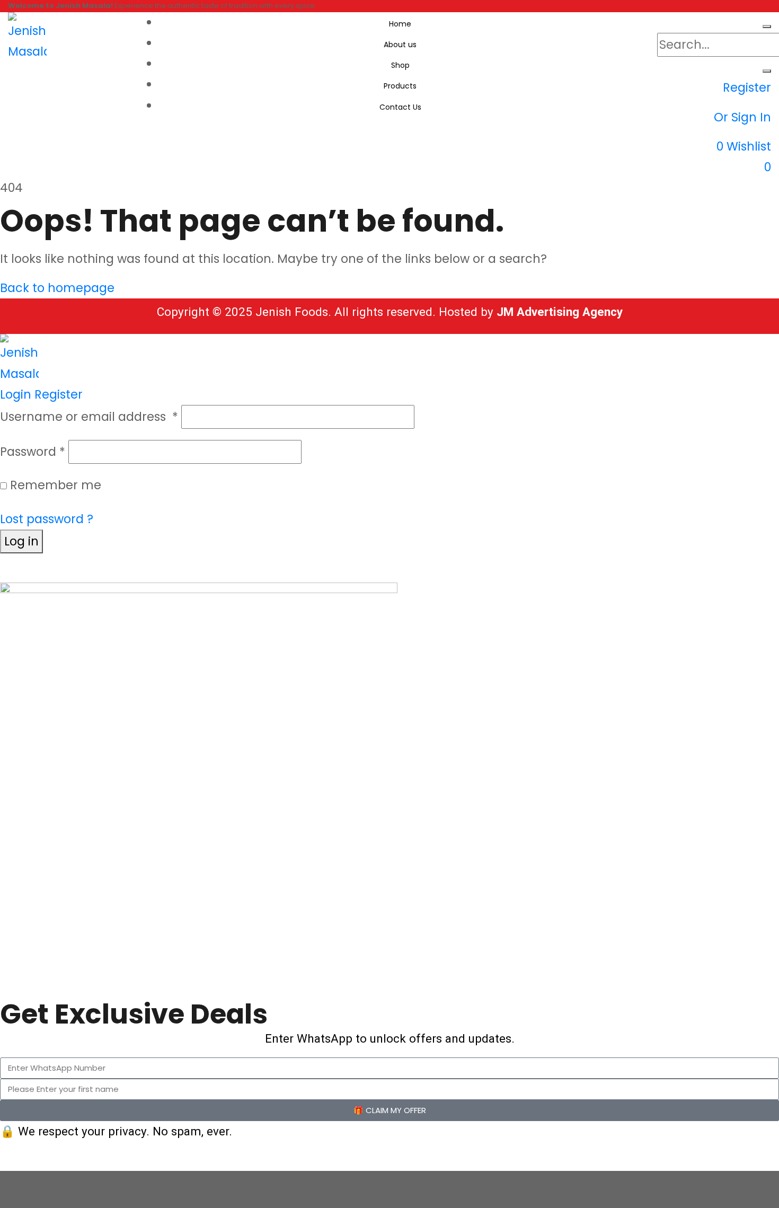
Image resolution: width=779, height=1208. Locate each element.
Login (15, 394)
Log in (21, 541)
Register (58, 394)
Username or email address (89, 416)
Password (32, 451)
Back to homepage (57, 287)
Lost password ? (46, 518)
